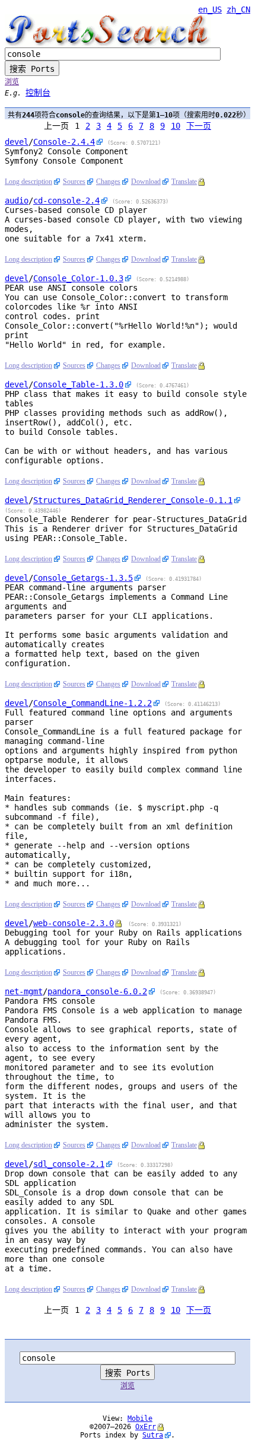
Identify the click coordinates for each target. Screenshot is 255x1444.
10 (175, 126)
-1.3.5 (83, 578)
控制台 (38, 92)
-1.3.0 (78, 384)
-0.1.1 (132, 500)
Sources (74, 181)
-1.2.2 (92, 703)
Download (146, 181)
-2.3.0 (73, 923)
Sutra (152, 1435)
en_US (210, 9)
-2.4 (66, 200)
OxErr (145, 1427)
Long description (28, 181)
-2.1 (68, 1164)
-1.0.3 (78, 278)
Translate (184, 181)
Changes (108, 181)
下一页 (198, 126)
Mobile (140, 1418)
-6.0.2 (97, 991)
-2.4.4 (64, 142)
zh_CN (238, 9)
